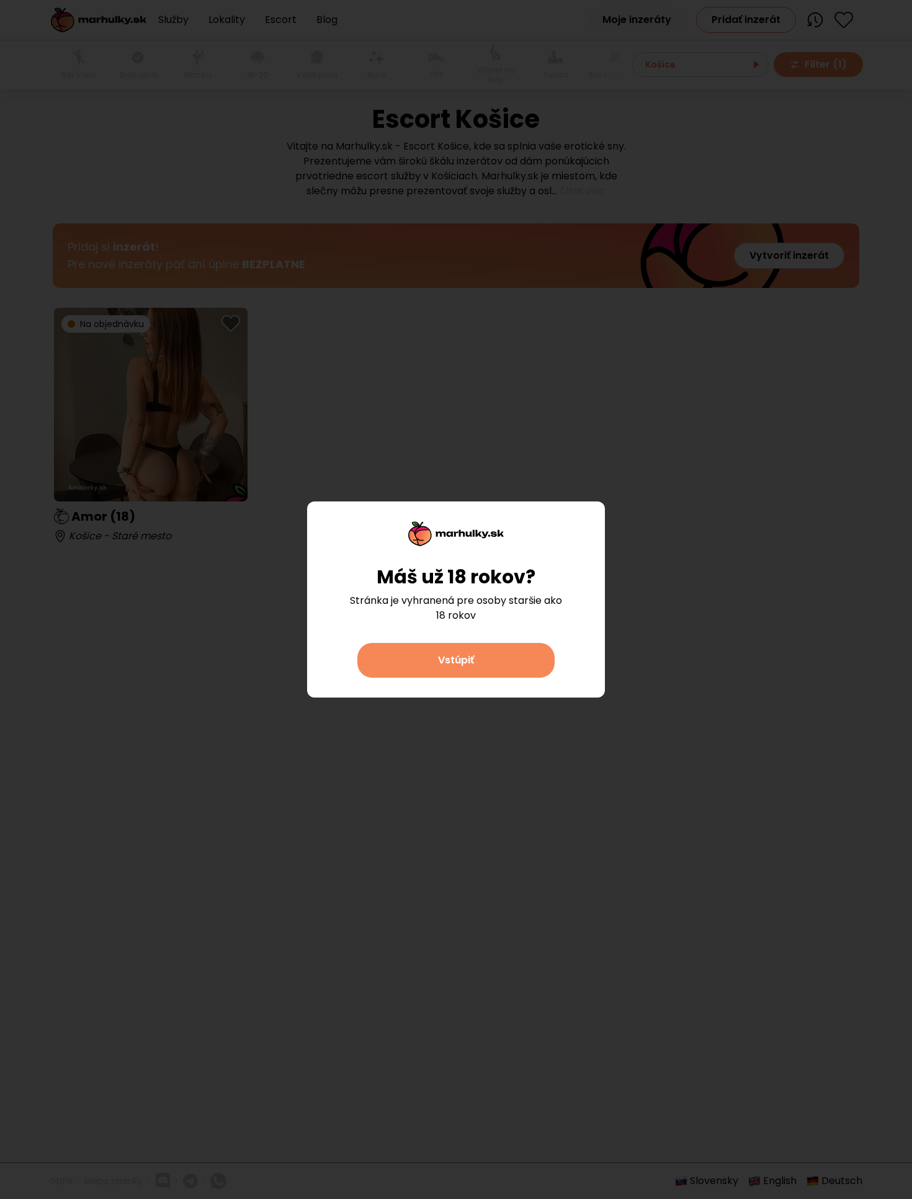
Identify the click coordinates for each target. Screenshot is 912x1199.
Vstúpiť (456, 660)
